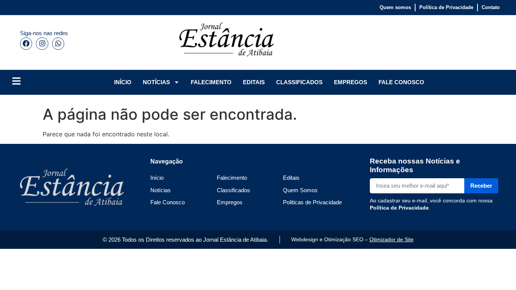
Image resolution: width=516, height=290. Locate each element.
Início (157, 177)
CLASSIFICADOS (299, 82)
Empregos (230, 202)
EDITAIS (254, 82)
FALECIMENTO (211, 82)
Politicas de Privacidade (312, 202)
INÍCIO (122, 82)
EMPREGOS (350, 82)
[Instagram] (42, 43)
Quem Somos (300, 190)
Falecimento (232, 177)
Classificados (233, 190)
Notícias (160, 190)
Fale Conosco (167, 202)
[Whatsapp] (58, 43)
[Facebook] (26, 43)
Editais (291, 177)
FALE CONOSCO (401, 82)
